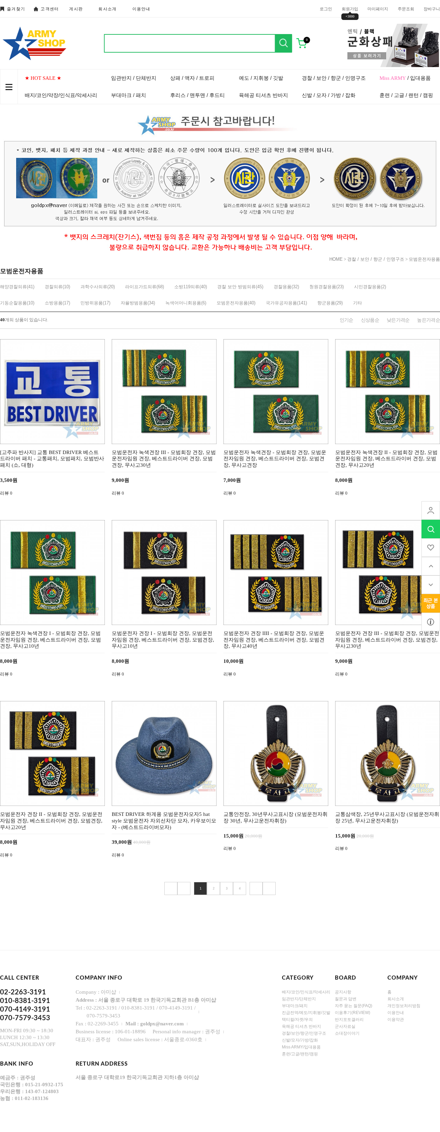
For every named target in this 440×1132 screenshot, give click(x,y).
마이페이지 (377, 8)
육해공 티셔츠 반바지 (263, 95)
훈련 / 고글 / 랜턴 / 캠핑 (406, 95)
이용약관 (395, 1019)
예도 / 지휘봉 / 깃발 (261, 78)
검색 (283, 43)
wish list (430, 547)
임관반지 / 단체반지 (133, 78)
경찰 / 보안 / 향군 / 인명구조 (334, 78)
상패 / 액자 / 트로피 (192, 78)
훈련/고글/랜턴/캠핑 (300, 1054)
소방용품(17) (57, 302)
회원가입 (350, 8)
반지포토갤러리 (349, 1019)
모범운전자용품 (424, 259)
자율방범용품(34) (138, 302)
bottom (430, 584)
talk (430, 603)
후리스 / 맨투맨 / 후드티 (197, 95)
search (430, 529)
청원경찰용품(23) (326, 286)
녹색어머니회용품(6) (185, 302)
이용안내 (141, 9)
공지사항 (343, 992)
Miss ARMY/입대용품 (301, 1047)
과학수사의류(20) (97, 286)
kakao (430, 622)
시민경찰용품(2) (370, 286)
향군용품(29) (330, 302)
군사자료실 (345, 1026)
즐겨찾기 (16, 9)
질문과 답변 (345, 998)
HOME (336, 259)
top (430, 566)
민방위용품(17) (95, 302)
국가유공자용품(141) (286, 302)
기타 (357, 302)
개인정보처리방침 (403, 1005)
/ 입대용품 (405, 78)
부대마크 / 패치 (128, 95)
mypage (430, 510)
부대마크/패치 (295, 1005)
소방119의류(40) (190, 286)
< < (170, 888)
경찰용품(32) (286, 286)
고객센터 (50, 9)
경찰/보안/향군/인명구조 (304, 1033)
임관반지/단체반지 (299, 998)
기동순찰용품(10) (17, 302)
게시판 (76, 9)
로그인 (326, 8)
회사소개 (107, 9)
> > (269, 888)
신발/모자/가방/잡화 (300, 1040)
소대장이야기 (347, 1033)
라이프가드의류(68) (144, 286)
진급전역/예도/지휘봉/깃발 (306, 1012)
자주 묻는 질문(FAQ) (353, 1005)
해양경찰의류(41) (17, 286)
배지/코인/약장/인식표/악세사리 (61, 95)
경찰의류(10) (57, 286)
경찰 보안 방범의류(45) (240, 286)
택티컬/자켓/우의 (297, 1019)
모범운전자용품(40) (236, 302)
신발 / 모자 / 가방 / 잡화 (328, 95)
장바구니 (432, 8)
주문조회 (406, 8)
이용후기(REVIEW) (352, 1012)
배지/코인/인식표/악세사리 (306, 992)
